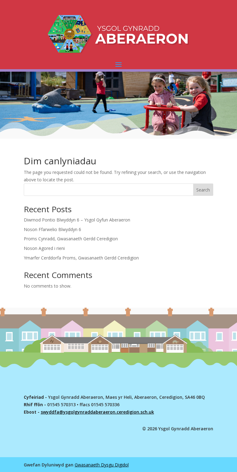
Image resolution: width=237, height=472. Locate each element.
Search (203, 190)
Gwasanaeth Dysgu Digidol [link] (102, 465)
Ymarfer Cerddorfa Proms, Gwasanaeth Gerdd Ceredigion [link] (81, 258)
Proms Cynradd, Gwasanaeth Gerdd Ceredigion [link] (71, 239)
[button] (118, 64)
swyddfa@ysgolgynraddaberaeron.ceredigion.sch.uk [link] (97, 412)
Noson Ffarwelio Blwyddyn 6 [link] (52, 229)
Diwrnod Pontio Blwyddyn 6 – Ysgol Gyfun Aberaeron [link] (77, 220)
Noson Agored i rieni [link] (44, 248)
